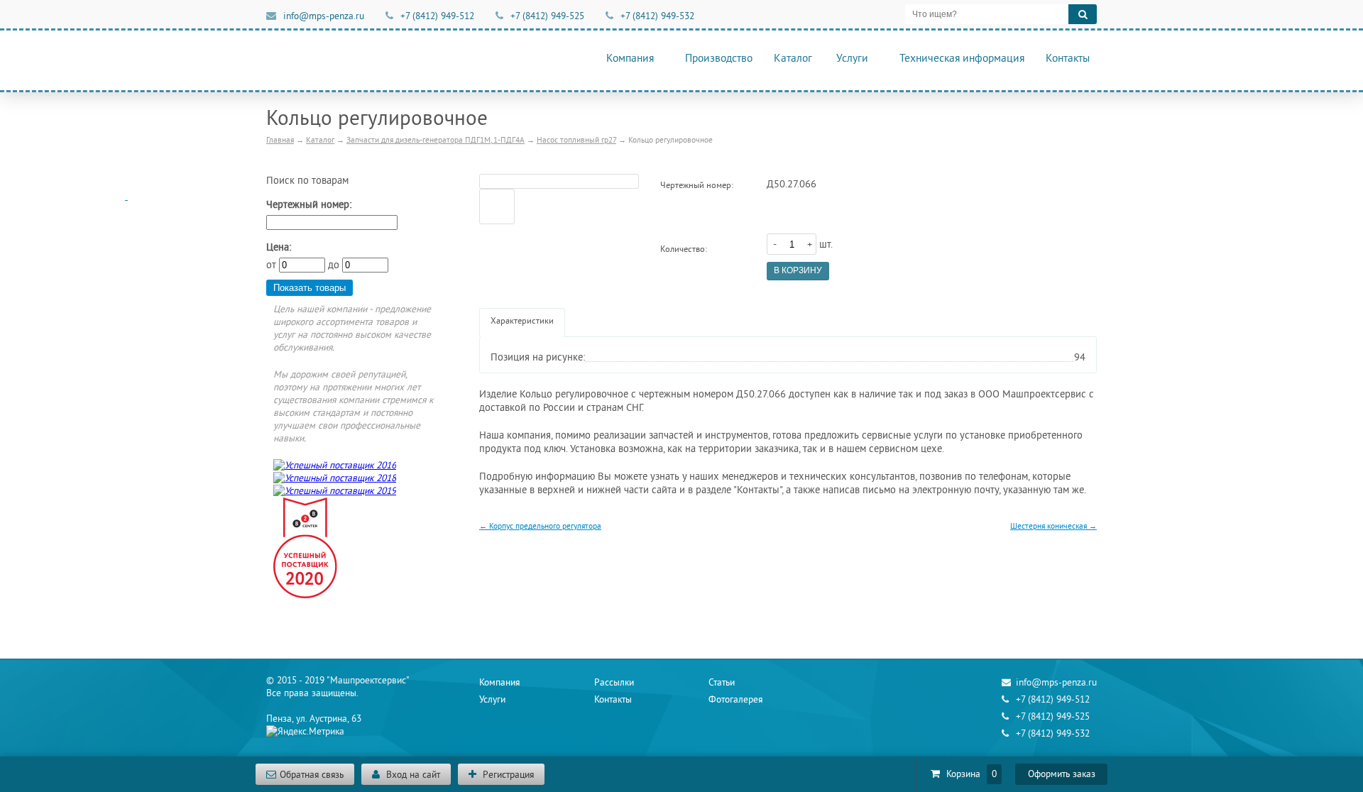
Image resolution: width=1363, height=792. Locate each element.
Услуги (852, 59)
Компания (630, 59)
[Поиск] (1082, 14)
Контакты (1068, 59)
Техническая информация (961, 59)
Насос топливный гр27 (576, 140)
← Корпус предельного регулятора (540, 526)
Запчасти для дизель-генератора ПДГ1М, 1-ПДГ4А (435, 140)
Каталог (793, 59)
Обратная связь (312, 775)
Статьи (721, 682)
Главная (280, 140)
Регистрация (507, 775)
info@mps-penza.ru (323, 16)
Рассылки (614, 682)
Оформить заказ (1061, 774)
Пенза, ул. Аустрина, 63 (313, 719)
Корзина (964, 774)
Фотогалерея (735, 699)
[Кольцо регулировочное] (559, 181)
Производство (718, 59)
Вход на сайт (411, 775)
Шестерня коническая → (1053, 526)
